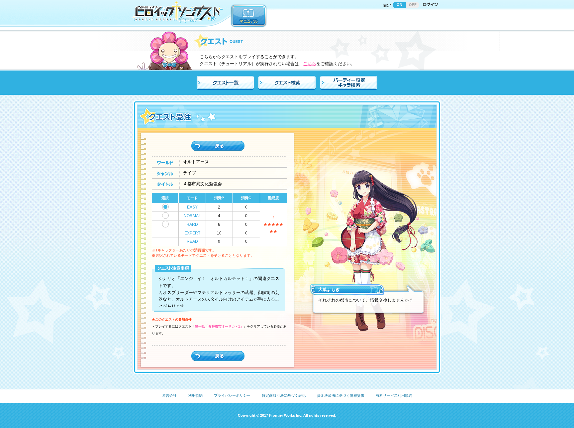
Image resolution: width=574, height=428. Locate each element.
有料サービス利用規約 (394, 395)
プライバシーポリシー (232, 395)
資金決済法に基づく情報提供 (340, 395)
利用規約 (195, 395)
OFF (413, 5)
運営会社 (169, 395)
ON (399, 5)
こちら (309, 63)
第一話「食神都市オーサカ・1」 (219, 326)
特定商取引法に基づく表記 (284, 395)
